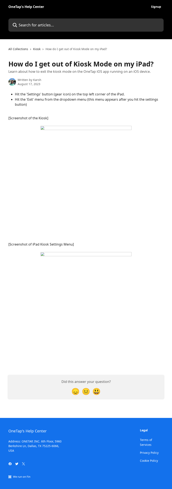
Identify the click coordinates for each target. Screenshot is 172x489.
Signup (156, 6)
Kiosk (36, 49)
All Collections (18, 49)
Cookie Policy (149, 461)
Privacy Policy (149, 453)
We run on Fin (21, 477)
